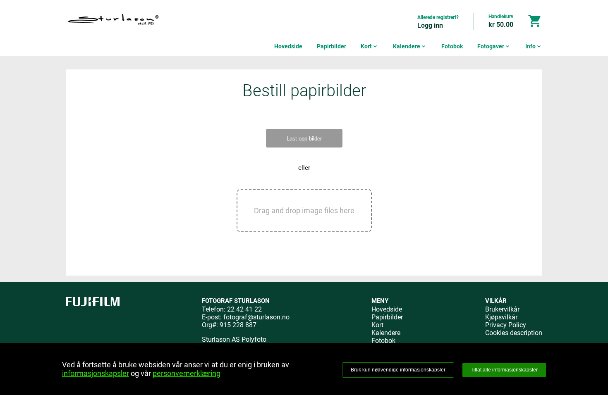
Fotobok (452, 46)
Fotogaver (494, 46)
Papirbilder (331, 46)
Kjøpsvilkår (501, 317)
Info (533, 46)
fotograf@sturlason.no (256, 317)
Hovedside (288, 46)
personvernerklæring (186, 373)
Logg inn (430, 25)
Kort (369, 46)
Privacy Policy (505, 325)
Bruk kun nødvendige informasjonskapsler (398, 370)
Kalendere (410, 46)
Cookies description (513, 333)
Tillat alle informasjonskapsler (504, 370)
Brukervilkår (502, 309)
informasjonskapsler (95, 373)
